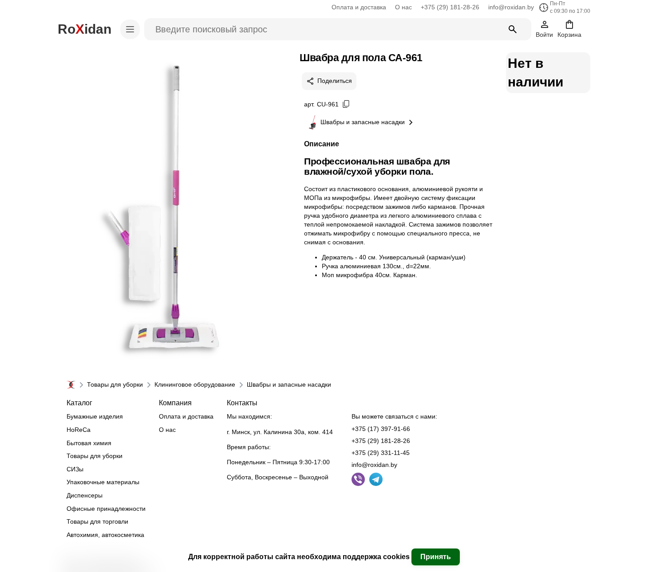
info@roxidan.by (511, 7)
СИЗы (75, 469)
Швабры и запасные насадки (362, 121)
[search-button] (512, 29)
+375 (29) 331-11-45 (381, 452)
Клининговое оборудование (194, 384)
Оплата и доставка (359, 7)
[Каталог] (130, 29)
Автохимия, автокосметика (105, 534)
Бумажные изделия (95, 416)
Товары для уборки (115, 384)
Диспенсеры (85, 495)
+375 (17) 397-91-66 (381, 428)
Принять (435, 556)
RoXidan (84, 29)
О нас (403, 7)
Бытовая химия (89, 443)
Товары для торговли (97, 521)
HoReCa (79, 429)
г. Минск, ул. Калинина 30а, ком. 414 (280, 431)
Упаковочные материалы (103, 482)
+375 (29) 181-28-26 (450, 7)
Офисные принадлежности (106, 508)
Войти (544, 34)
